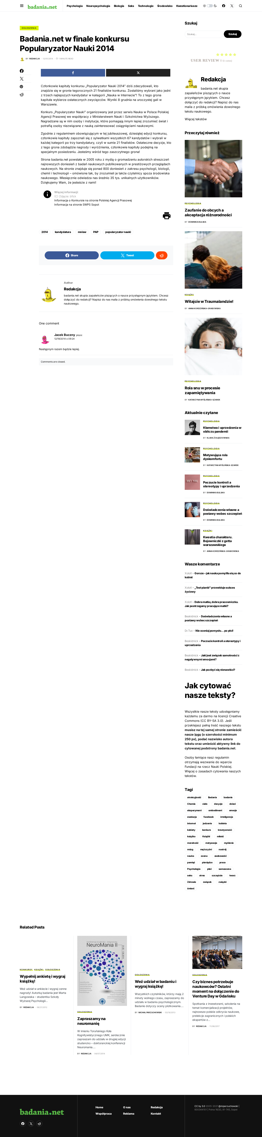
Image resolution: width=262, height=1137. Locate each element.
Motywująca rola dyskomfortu (215, 457)
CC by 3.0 (199, 1106)
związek (207, 882)
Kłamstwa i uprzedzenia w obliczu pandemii (222, 429)
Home (99, 1107)
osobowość (220, 855)
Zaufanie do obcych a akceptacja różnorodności (208, 212)
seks (189, 875)
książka (191, 836)
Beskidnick (191, 616)
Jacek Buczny (64, 335)
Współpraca (104, 1113)
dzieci (232, 803)
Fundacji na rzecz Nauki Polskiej (208, 767)
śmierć (190, 888)
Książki (189, 294)
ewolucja (192, 816)
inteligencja (226, 816)
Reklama (128, 1113)
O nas (127, 1107)
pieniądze (207, 862)
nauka (190, 855)
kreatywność (225, 829)
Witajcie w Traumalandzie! (209, 301)
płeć (209, 868)
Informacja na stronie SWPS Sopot (76, 204)
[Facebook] (224, 6)
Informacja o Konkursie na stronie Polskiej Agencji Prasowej (93, 200)
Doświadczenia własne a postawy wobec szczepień (222, 511)
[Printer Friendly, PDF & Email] (166, 216)
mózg (190, 849)
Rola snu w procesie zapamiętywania (202, 390)
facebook (208, 816)
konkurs (206, 829)
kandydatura (63, 232)
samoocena (225, 868)
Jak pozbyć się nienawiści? (218, 669)
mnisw (82, 232)
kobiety (191, 829)
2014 (44, 232)
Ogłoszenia (29, 28)
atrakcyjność (194, 797)
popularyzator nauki (118, 232)
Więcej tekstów (196, 119)
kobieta (223, 823)
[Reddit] (39, 1123)
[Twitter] (232, 6)
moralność (193, 842)
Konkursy (26, 969)
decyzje (218, 803)
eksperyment (194, 810)
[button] (22, 5)
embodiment (215, 810)
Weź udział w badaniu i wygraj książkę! (155, 984)
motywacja (211, 842)
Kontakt (156, 1113)
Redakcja (72, 289)
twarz (232, 875)
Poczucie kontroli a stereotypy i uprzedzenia (221, 484)
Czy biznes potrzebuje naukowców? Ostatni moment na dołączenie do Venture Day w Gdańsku (215, 988)
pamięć (191, 862)
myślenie (229, 842)
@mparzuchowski (228, 1106)
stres (202, 875)
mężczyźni (206, 849)
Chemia (191, 803)
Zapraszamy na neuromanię (91, 1021)
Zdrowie (191, 882)
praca (222, 862)
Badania (212, 797)
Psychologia (193, 203)
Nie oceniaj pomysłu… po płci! (214, 630)
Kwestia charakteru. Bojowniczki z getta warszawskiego (217, 541)
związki (222, 882)
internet (191, 823)
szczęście (217, 875)
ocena (204, 855)
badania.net (226, 748)
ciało (204, 803)
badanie (228, 797)
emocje (233, 810)
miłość (220, 836)
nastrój (222, 849)
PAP (95, 232)
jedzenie (207, 823)
